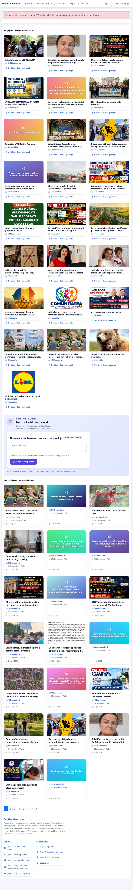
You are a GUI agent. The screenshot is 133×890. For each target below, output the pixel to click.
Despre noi (74, 3)
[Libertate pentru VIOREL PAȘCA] (24, 53)
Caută (86, 3)
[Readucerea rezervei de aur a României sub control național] (24, 306)
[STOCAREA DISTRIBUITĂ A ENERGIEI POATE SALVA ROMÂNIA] (24, 96)
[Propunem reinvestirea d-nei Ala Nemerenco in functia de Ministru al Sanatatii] (109, 180)
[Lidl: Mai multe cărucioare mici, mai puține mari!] (24, 390)
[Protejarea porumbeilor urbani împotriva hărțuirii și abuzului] (24, 180)
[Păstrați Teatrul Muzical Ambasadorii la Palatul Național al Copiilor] (67, 222)
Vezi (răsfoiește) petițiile (46, 3)
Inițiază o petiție (122, 4)
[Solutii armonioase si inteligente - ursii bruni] (109, 348)
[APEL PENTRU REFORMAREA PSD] (109, 305)
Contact (62, 3)
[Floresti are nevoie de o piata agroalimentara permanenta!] (67, 180)
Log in (107, 4)
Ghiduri (8, 841)
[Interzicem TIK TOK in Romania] (24, 137)
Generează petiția (25, 461)
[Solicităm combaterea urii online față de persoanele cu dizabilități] (67, 54)
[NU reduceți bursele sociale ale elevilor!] (109, 96)
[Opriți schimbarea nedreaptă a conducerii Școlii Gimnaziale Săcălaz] (67, 264)
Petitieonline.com (11, 3)
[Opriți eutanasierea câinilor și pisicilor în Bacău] (24, 222)
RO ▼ (29, 3)
